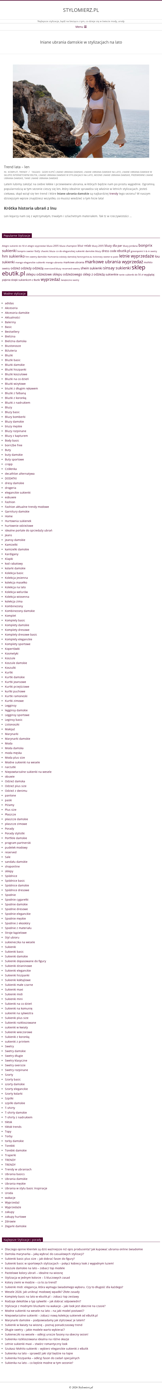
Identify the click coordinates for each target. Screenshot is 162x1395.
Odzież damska (15, 781)
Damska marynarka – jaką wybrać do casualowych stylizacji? (44, 1254)
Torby (8, 1136)
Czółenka (11, 469)
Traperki (10, 1155)
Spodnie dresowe (16, 909)
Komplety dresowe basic (21, 634)
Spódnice (11, 876)
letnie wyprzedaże (136, 256)
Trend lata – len (16, 166)
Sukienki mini (14, 999)
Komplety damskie (17, 625)
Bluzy (8, 407)
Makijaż (10, 729)
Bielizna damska (15, 341)
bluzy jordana (130, 245)
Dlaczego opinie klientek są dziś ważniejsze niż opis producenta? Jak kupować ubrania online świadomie (74, 1249)
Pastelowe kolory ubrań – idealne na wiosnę (34, 1273)
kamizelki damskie (17, 549)
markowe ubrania (73, 262)
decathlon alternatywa (20, 473)
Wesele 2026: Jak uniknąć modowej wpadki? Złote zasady (42, 1292)
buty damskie (14, 455)
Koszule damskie (16, 663)
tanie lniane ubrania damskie (41, 178)
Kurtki (9, 672)
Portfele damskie (16, 838)
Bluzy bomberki (15, 417)
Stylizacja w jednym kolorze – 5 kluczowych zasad (37, 1277)
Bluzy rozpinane (15, 431)
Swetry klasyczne (16, 1060)
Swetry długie (14, 1056)
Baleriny (10, 322)
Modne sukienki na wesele (22, 762)
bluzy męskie (13, 426)
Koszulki (10, 667)
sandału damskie (16, 862)
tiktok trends (13, 1127)
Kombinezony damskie (20, 611)
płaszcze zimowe (16, 824)
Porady (9, 828)
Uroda (9, 1193)
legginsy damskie (16, 710)
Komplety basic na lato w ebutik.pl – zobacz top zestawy (42, 1296)
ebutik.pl (123, 250)
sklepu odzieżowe (39, 274)
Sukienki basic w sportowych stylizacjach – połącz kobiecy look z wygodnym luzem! (59, 1263)
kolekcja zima (14, 601)
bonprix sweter (25, 251)
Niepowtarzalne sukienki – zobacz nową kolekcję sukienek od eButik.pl (51, 1315)
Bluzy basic (12, 412)
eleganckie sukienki (18, 492)
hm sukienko (13, 256)
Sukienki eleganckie (18, 970)
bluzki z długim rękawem (21, 388)
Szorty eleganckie (16, 1089)
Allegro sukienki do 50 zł (14, 245)
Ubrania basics (15, 1174)
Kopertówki (12, 649)
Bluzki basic (13, 360)
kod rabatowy (14, 563)
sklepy (9, 871)
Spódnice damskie (17, 885)
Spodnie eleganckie (18, 914)
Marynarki (11, 734)
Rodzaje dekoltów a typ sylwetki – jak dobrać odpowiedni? (43, 1301)
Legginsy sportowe (17, 715)
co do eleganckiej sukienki (70, 251)
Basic (8, 327)
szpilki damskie (15, 1103)
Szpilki (9, 1098)
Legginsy (10, 705)
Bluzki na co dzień (17, 379)
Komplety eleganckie (18, 639)
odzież (15, 268)
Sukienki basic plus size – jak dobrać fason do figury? (40, 1259)
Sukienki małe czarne (19, 985)
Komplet (13, 171)
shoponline (12, 866)
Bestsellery (12, 331)
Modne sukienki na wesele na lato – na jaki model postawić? (44, 1311)
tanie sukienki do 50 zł (131, 274)
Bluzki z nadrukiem (17, 402)
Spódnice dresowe (17, 890)
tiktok (8, 1122)
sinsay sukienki (117, 268)
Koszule (10, 658)
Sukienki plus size (16, 1018)
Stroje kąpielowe (16, 933)
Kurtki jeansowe (15, 682)
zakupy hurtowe (15, 1217)
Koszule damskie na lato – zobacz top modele (35, 1268)
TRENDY (23, 171)
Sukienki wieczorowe (18, 1032)
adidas (9, 303)
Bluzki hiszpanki (15, 369)
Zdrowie (10, 1221)
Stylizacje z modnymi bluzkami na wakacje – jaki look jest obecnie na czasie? (55, 1306)
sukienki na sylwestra (19, 1013)
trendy (113, 193)
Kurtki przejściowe (17, 686)
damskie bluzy (93, 251)
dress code (109, 251)
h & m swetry (150, 251)
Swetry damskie (15, 1051)
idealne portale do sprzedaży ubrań (28, 530)
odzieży (26, 268)
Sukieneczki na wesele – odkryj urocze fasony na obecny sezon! (46, 1334)
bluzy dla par (113, 245)
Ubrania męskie (15, 1183)
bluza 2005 (53, 245)
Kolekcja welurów (16, 592)
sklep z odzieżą (94, 274)
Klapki (9, 559)
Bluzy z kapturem (16, 436)
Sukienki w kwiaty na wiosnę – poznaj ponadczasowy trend (43, 1325)
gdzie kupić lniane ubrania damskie (62, 171)
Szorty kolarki (14, 1093)
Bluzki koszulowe (16, 374)
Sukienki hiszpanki (17, 975)
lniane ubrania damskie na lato (102, 171)
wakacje (10, 1198)
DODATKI (11, 478)
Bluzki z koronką (15, 398)
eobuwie (10, 497)
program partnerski (18, 843)
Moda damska (14, 748)
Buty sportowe (14, 459)
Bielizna (10, 336)
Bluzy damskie (14, 421)
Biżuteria (11, 350)
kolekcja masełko (16, 582)
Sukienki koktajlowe (18, 980)
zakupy (9, 1212)
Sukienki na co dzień (18, 1004)
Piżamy (9, 805)
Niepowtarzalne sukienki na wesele (28, 772)
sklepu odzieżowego (67, 274)
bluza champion (68, 245)
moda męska (13, 753)
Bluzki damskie (15, 365)
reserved (11, 852)
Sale (7, 857)
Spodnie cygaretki (16, 899)
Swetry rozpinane (16, 1070)
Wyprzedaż (12, 1202)
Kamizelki (11, 544)
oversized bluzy (52, 268)
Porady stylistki (15, 833)
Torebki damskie (16, 1150)
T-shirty (10, 1108)
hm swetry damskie (36, 256)
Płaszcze (10, 814)
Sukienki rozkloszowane (20, 1022)
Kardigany (11, 554)
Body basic (12, 440)
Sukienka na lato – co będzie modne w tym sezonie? (39, 1363)
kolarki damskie (15, 568)
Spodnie (10, 895)
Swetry (9, 1046)
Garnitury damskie (17, 511)
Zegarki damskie (15, 1226)
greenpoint (137, 251)
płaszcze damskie (16, 819)
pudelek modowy (16, 847)
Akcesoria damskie (17, 313)
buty (37, 251)
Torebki (10, 1146)
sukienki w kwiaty (16, 1027)
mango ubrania (54, 262)
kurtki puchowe (15, 691)
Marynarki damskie (17, 738)
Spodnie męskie (15, 918)
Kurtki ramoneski (16, 696)
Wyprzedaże (13, 1207)
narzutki (10, 767)
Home (9, 516)
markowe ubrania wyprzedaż (114, 261)
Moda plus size (15, 757)
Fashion (10, 502)
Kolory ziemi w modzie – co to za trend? (31, 1282)
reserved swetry (71, 268)
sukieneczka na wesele (20, 942)
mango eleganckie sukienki (30, 262)
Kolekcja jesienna (16, 578)
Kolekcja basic (14, 573)
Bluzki (9, 355)
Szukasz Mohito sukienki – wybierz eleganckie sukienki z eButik (46, 1348)
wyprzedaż (50, 279)
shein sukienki (91, 268)
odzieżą (37, 268)
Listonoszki (12, 724)
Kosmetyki (11, 653)
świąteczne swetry (70, 280)
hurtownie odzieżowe (19, 526)
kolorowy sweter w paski (105, 256)
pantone (10, 795)
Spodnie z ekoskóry (17, 923)
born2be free (13, 445)
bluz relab (84, 245)
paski (8, 800)
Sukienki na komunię (18, 1008)
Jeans (8, 535)
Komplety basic (15, 620)
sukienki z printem (17, 1041)
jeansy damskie (15, 540)
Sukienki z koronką (17, 1037)
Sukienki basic (14, 951)
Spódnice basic (15, 880)
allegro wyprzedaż (36, 246)
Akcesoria (11, 308)
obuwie (10, 776)
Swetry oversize (15, 1065)
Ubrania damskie (16, 1179)
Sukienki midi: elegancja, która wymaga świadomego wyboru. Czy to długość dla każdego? (64, 1287)
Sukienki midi (14, 994)
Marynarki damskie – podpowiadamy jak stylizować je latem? (45, 1320)
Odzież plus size (15, 786)
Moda (8, 743)
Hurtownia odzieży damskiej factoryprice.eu (70, 256)
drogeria (10, 488)
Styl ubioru (12, 937)
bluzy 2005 (98, 245)
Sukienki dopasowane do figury (25, 961)
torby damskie (14, 1141)
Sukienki (10, 947)
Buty (8, 450)
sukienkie (111, 274)
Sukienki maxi (14, 989)
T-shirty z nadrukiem (18, 1117)
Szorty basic (13, 1079)
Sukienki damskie (16, 956)
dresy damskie (14, 483)
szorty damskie (15, 1084)
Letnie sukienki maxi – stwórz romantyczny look (36, 1344)
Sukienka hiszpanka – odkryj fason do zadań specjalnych (42, 1358)
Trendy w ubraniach (18, 1169)
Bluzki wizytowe (15, 384)
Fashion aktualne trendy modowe (27, 507)
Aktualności (12, 317)
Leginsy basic (14, 720)
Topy (8, 1131)
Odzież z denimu (16, 791)
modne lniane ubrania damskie (112, 175)
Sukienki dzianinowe (18, 966)
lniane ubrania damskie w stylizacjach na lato (66, 175)
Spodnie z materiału (18, 928)
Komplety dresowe (17, 630)
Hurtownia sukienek (18, 521)
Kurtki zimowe (14, 701)
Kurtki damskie (15, 677)
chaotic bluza (48, 251)
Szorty (9, 1075)
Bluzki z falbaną (15, 393)
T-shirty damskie (16, 1112)
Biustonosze (13, 346)
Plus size (10, 809)
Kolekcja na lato (15, 587)
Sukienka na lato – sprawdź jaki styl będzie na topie (39, 1353)
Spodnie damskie (16, 904)
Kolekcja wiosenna (17, 597)
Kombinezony (14, 606)
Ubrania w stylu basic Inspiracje (26, 1188)
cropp (9, 464)
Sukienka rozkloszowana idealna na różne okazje (37, 1339)
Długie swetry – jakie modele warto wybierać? (35, 1330)
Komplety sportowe (17, 644)
